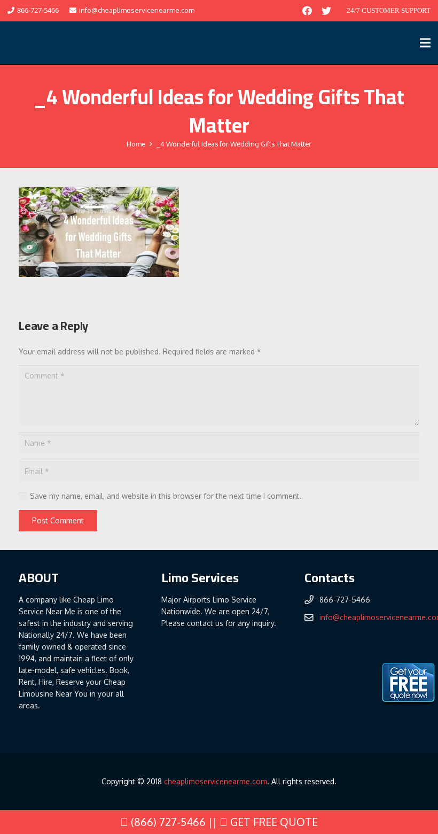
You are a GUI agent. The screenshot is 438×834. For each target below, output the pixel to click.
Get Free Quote (273, 822)
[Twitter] (326, 10)
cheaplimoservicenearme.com (215, 781)
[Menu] (425, 42)
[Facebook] (307, 10)
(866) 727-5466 (167, 822)
